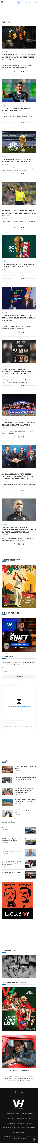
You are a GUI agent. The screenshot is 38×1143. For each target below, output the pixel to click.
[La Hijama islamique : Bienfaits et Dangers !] (7, 769)
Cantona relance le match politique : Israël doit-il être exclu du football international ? (19, 530)
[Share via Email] (23, 71)
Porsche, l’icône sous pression (11, 827)
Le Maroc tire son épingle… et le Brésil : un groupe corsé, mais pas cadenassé (18, 318)
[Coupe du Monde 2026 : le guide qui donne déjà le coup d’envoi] (19, 246)
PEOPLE (22, 1127)
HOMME (32, 1127)
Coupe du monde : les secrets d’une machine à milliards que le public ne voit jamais (19, 57)
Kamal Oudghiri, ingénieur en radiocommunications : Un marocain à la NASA (24, 790)
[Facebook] (27, 2)
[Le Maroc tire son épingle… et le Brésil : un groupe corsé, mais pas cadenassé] (19, 298)
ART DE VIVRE (7, 1127)
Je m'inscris (19, 676)
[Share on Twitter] (19, 71)
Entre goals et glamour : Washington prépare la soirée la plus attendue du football (18, 371)
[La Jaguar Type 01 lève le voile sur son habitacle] (30, 875)
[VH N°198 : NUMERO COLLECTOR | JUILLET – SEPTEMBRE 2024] (7, 802)
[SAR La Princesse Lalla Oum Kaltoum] (7, 813)
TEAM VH (24, 1113)
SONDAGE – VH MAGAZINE (24, 1123)
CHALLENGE (10, 1118)
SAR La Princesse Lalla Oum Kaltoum (24, 811)
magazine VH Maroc (26, 1136)
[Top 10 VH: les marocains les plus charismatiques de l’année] (7, 780)
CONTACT (18, 1113)
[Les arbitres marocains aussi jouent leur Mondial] (19, 90)
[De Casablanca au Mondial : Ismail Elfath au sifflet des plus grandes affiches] (19, 193)
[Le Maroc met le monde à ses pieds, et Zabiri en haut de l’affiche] (19, 405)
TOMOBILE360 (11, 1123)
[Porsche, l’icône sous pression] (30, 830)
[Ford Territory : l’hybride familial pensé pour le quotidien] (30, 841)
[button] (3, 966)
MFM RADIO (28, 1118)
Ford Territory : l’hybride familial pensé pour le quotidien (12, 839)
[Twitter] (30, 2)
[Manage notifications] (34, 1139)
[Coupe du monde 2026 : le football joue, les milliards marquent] (19, 142)
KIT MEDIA (31, 1113)
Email (3, 668)
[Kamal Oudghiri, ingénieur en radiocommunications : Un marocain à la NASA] (7, 791)
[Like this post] (14, 71)
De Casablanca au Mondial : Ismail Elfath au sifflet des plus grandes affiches (19, 213)
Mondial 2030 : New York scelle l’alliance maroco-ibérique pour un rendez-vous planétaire (17, 476)
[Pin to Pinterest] (21, 71)
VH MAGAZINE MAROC (19, 1132)
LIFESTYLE (15, 1127)
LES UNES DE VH (9, 1113)
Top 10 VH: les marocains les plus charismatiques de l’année (25, 778)
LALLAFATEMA (19, 1118)
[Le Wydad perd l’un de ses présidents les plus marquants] (30, 852)
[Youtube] (35, 2)
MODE (28, 1127)
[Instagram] (33, 2)
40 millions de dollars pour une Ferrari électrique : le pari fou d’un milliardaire (11, 862)
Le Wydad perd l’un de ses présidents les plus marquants (11, 851)
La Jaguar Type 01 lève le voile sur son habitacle (11, 873)
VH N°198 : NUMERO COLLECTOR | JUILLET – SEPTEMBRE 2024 (25, 800)
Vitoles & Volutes (19, 966)
